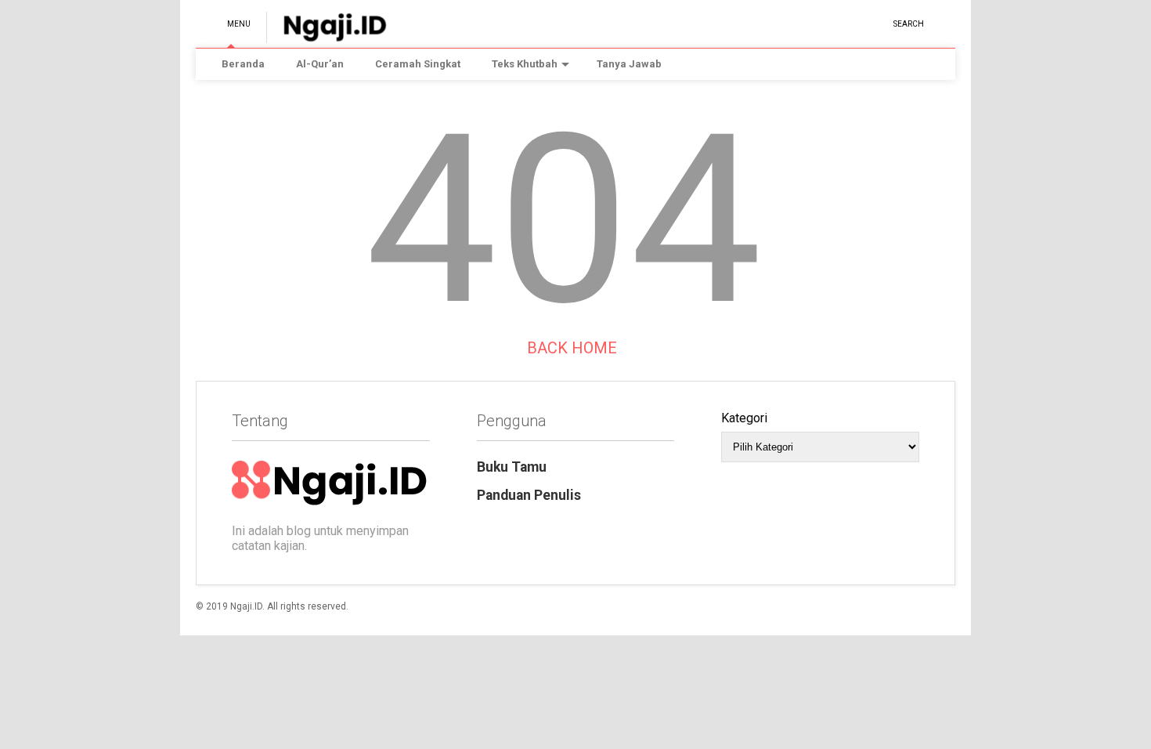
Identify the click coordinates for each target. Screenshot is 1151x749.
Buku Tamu (512, 467)
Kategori (744, 418)
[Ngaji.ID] (326, 36)
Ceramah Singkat (417, 64)
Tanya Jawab (629, 64)
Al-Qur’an (320, 64)
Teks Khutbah (524, 64)
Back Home (570, 347)
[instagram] (875, 23)
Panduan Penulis (529, 495)
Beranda (243, 64)
